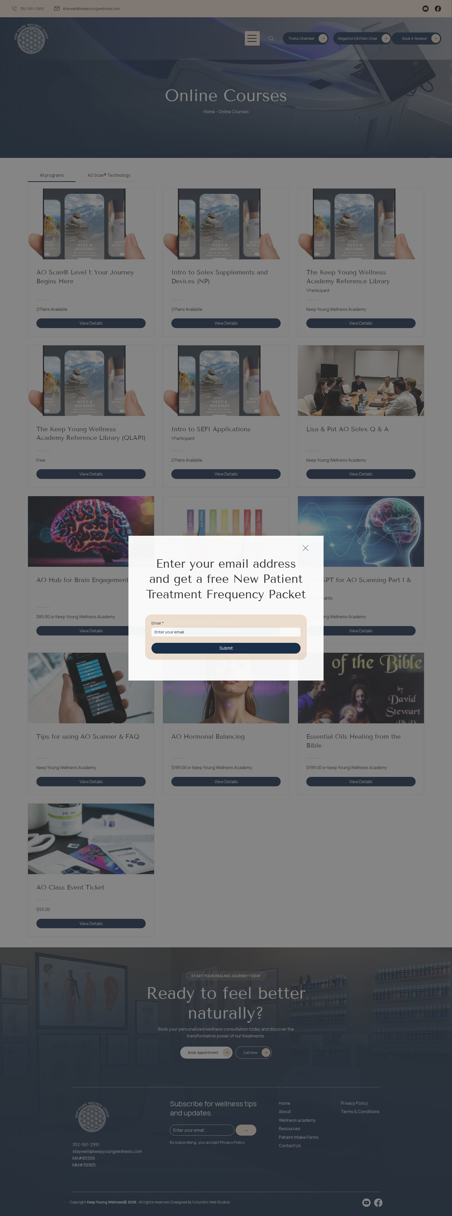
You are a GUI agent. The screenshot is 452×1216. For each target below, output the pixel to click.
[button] (305, 548)
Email (157, 623)
